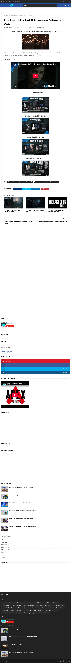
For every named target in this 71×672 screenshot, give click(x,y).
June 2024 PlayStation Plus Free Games (21, 503)
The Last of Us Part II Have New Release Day (56, 210)
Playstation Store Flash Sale (9, 608)
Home (2, 1)
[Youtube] (63, 1)
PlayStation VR (29, 602)
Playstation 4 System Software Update (33, 605)
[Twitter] (67, 1)
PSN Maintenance (19, 602)
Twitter (36, 368)
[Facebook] (60, 661)
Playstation (16, 14)
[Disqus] (35, 248)
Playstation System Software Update (27, 608)
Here (13, 59)
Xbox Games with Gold (8, 613)
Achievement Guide (7, 602)
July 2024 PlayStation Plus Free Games (21, 487)
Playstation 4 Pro (34, 14)
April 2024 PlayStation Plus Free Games (21, 518)
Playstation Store (60, 605)
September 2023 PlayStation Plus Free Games (23, 510)
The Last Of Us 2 (53, 14)
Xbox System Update (44, 613)
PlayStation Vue (38, 602)
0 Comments (40, 27)
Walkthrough (6, 610)
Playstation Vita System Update (56, 608)
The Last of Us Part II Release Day (35, 210)
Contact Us (9, 1)
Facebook (36, 365)
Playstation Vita (6, 550)
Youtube (36, 361)
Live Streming (18, 1)
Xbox (3, 552)
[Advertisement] (35, 428)
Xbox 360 (4, 555)
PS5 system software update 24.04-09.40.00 (23, 636)
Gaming (10, 14)
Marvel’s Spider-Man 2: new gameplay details (22, 526)
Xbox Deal (40, 610)
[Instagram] (69, 661)
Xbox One (5, 557)
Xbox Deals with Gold (51, 610)
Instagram (36, 372)
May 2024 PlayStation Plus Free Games (21, 495)
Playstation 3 (5, 544)
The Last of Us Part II (54, 181)
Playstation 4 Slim (17, 605)
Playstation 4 (24, 14)
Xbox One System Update (30, 613)
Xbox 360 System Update (29, 610)
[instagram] (69, 1)
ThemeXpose (10, 661)
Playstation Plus (49, 605)
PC (3, 539)
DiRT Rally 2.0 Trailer (15, 644)
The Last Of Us (43, 14)
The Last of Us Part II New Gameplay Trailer (12, 210)
